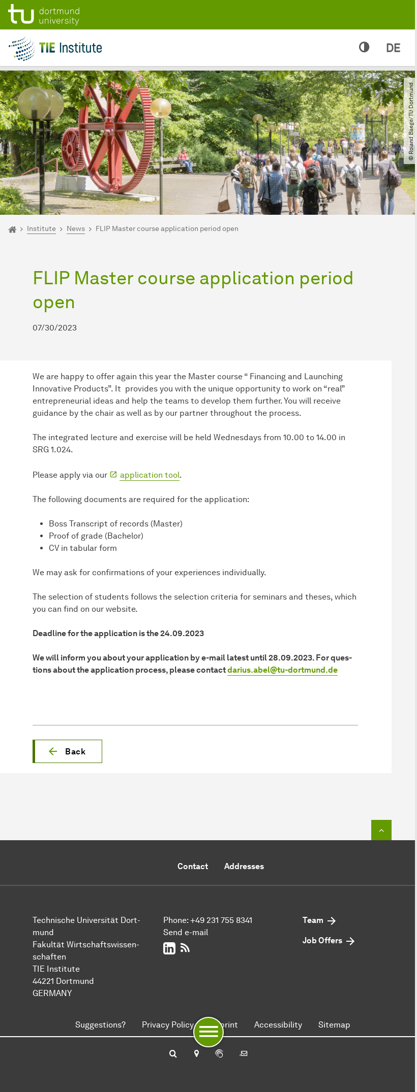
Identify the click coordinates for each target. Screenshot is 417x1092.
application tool (150, 475)
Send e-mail (185, 932)
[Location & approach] (196, 1054)
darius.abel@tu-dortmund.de (282, 670)
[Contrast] (364, 47)
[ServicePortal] (219, 1054)
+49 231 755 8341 (221, 920)
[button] (67, 751)
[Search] (173, 1054)
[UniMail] (243, 1054)
